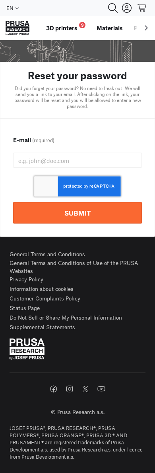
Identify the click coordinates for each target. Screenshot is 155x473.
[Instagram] (69, 389)
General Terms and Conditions (47, 254)
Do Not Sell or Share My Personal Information (66, 317)
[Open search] (113, 8)
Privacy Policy (26, 279)
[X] (85, 389)
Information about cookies (42, 288)
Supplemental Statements (42, 327)
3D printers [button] (65, 26)
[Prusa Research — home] (17, 28)
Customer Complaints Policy (45, 298)
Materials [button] (110, 27)
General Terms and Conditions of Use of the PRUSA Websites (74, 266)
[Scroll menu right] (146, 28)
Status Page (25, 307)
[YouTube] (101, 389)
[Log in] (126, 8)
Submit (77, 213)
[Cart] (142, 8)
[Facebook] (53, 389)
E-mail (33, 139)
